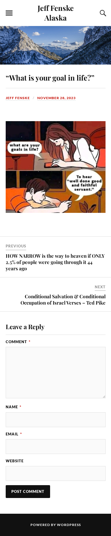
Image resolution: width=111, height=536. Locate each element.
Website (15, 461)
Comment (18, 341)
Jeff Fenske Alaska (56, 12)
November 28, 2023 (56, 98)
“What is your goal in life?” (50, 77)
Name (13, 407)
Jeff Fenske (18, 98)
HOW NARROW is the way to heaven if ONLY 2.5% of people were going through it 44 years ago (55, 262)
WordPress (69, 525)
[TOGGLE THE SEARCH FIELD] (102, 13)
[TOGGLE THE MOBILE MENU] (9, 13)
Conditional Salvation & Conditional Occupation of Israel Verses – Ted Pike (63, 299)
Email (14, 434)
